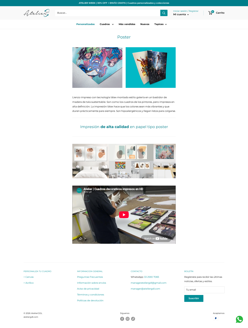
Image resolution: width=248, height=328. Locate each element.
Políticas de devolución (90, 300)
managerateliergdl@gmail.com (148, 282)
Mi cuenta (180, 14)
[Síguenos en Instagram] (128, 319)
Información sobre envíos (91, 282)
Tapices (159, 24)
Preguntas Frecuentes (90, 277)
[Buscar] (163, 13)
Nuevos (144, 24)
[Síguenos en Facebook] (122, 319)
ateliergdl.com (31, 317)
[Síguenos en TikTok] (133, 319)
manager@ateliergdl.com (145, 288)
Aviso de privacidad (88, 288)
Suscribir (194, 298)
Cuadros (105, 24)
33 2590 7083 (151, 277)
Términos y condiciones (90, 294)
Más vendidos (127, 24)
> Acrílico (29, 282)
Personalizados (85, 24)
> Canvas (29, 277)
